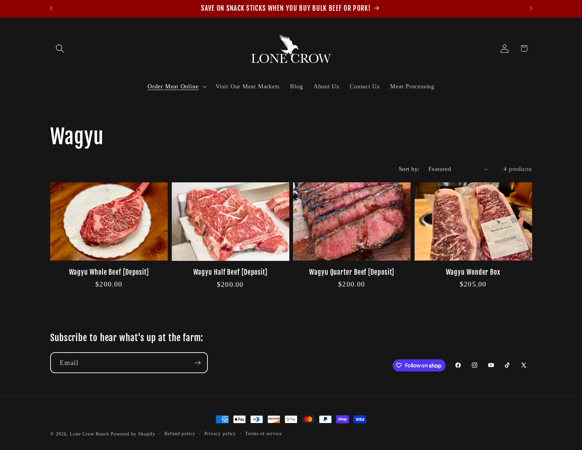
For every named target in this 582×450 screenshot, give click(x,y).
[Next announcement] (531, 8)
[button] (59, 48)
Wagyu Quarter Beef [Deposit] (351, 272)
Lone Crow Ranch (89, 434)
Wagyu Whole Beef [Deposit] (109, 272)
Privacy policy (220, 433)
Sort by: (409, 169)
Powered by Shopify (133, 434)
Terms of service (263, 433)
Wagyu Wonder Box (473, 272)
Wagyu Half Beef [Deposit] (230, 272)
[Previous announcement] (51, 8)
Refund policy (179, 433)
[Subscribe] (197, 362)
